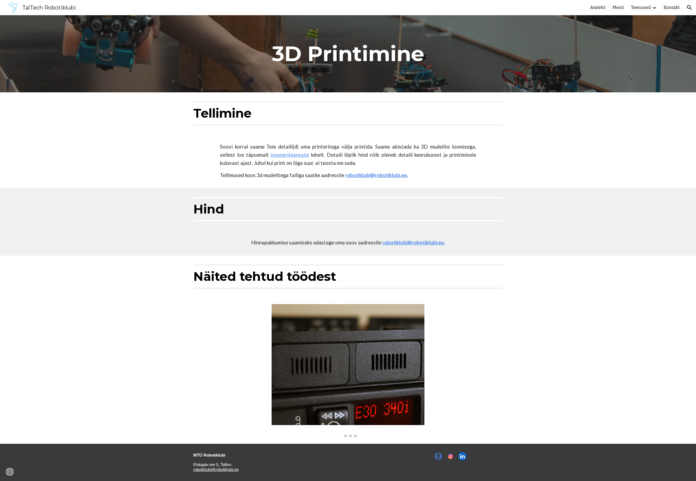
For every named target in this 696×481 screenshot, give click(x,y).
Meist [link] (618, 7)
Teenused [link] (641, 7)
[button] (689, 7)
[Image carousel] (348, 370)
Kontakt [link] (672, 7)
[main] (348, 54)
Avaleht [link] (597, 7)
